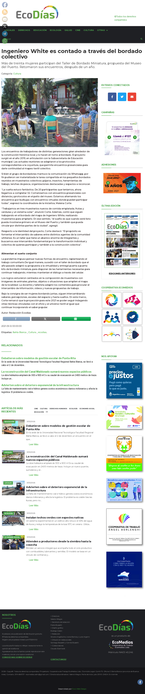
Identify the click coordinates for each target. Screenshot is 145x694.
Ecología (73, 409)
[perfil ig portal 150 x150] (111, 300)
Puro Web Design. (79, 689)
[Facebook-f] (112, 97)
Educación (39, 412)
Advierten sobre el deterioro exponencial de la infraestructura (40, 385)
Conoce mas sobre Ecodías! (17, 657)
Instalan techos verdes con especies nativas (55, 517)
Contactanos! (58, 659)
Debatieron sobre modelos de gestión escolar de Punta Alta (38, 358)
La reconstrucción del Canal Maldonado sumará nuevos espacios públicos (46, 371)
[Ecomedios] (121, 645)
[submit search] (141, 39)
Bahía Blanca (19, 332)
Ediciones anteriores (122, 273)
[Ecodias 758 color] (122, 240)
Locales (8, 452)
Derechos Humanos (58, 409)
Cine (36, 409)
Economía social (87, 409)
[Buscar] (70, 39)
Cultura (17, 73)
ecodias (42, 332)
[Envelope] (132, 97)
